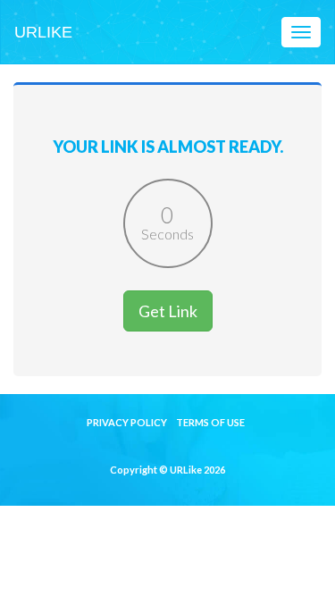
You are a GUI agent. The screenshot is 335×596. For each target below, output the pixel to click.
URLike (43, 32)
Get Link (167, 311)
